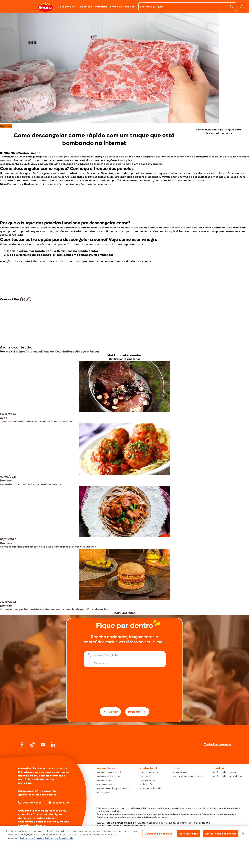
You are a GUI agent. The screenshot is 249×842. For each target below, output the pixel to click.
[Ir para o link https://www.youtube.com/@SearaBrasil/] (43, 744)
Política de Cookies (32, 838)
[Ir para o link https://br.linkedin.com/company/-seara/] (53, 744)
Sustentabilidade (151, 788)
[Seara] (45, 7)
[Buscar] (232, 6)
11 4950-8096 (61, 802)
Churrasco (33, 351)
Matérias (101, 6)
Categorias (65, 6)
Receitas (86, 6)
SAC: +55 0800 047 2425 (187, 776)
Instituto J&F (147, 780)
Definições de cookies (158, 833)
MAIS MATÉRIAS (125, 613)
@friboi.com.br (46, 791)
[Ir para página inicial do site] (124, 757)
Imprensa (145, 776)
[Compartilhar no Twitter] (25, 299)
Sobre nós (146, 784)
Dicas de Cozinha (54, 351)
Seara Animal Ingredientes (112, 788)
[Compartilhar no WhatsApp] (29, 299)
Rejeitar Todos (188, 833)
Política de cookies (224, 772)
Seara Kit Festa (106, 780)
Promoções (103, 792)
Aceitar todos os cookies (220, 833)
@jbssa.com (26, 794)
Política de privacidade (227, 776)
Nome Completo (106, 655)
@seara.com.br (46, 794)
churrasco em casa (179, 156)
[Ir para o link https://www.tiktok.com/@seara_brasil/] (32, 744)
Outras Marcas (149, 772)
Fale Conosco (181, 772)
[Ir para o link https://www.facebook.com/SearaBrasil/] (22, 744)
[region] (124, 834)
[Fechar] (243, 833)
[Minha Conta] (242, 7)
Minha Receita (105, 784)
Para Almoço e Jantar (83, 351)
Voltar (113, 712)
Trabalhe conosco (217, 744)
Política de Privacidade (59, 838)
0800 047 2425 (32, 802)
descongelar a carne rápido (98, 244)
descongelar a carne (67, 156)
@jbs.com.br (26, 791)
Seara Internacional (108, 772)
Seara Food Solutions (109, 776)
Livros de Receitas (122, 6)
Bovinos (20, 351)
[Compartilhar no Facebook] (22, 299)
